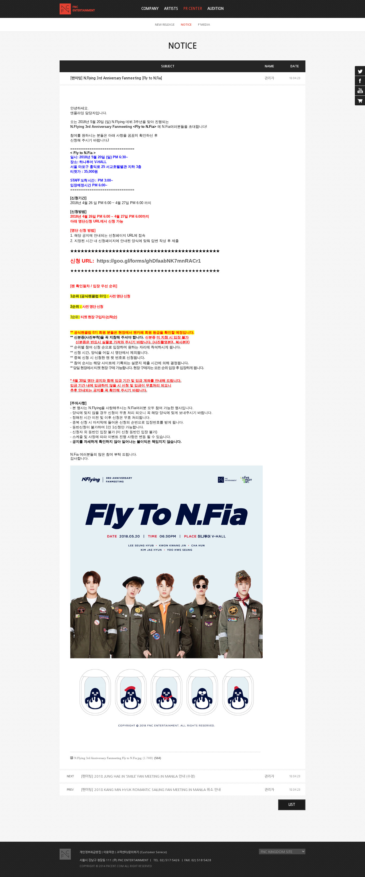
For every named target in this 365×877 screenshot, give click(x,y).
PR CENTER (192, 8)
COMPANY (150, 8)
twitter (360, 71)
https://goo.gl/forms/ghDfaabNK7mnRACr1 (149, 261)
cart (360, 100)
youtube (360, 90)
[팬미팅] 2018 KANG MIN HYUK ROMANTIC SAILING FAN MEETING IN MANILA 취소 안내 (151, 789)
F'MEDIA (204, 24)
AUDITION (215, 8)
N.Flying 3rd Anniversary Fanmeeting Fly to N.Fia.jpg (108, 758)
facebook (360, 81)
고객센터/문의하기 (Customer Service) (142, 852)
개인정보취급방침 (90, 852)
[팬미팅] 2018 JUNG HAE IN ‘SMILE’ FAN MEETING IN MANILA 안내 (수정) (138, 776)
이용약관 (108, 852)
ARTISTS (171, 8)
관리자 (269, 78)
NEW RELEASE (164, 24)
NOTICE (186, 24)
